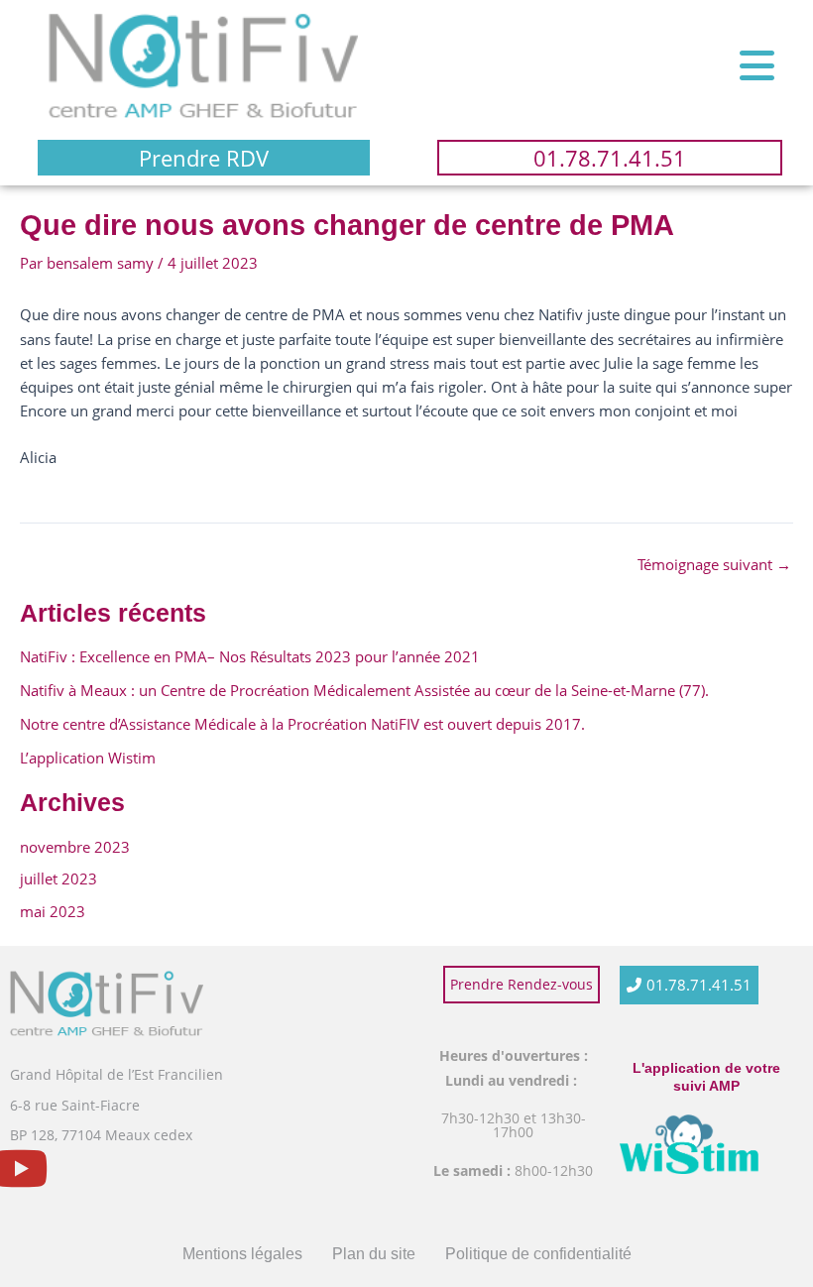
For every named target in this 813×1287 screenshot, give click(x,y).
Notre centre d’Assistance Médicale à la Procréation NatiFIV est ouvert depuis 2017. (302, 724)
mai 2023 (52, 911)
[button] (757, 65)
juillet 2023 (58, 878)
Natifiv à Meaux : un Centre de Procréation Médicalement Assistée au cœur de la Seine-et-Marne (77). (364, 690)
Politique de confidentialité (538, 1253)
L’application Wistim (88, 757)
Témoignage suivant (714, 564)
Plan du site (373, 1253)
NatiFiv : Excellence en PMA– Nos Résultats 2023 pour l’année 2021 (252, 656)
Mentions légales (242, 1253)
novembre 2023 (75, 847)
